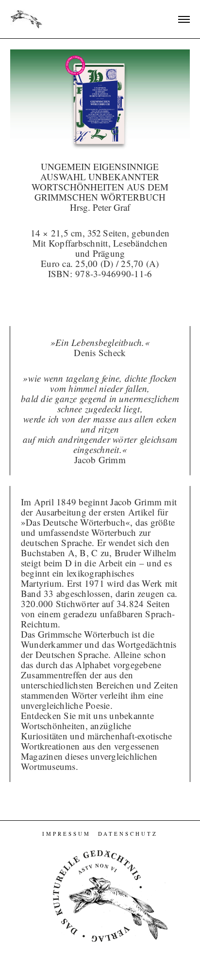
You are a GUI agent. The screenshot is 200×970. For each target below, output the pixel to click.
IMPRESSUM (66, 833)
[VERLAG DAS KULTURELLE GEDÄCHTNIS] (26, 18)
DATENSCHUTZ (128, 833)
